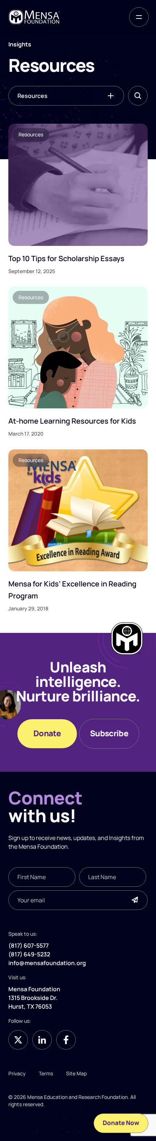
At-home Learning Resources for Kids (72, 421)
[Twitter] (18, 1040)
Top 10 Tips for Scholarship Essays (66, 258)
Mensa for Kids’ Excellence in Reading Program (72, 590)
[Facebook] (66, 1040)
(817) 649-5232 (29, 954)
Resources (32, 96)
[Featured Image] (78, 185)
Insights (119, 838)
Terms (46, 1073)
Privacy (17, 1073)
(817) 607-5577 (28, 946)
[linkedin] (42, 1040)
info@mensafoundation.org (47, 963)
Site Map (76, 1073)
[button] (139, 17)
